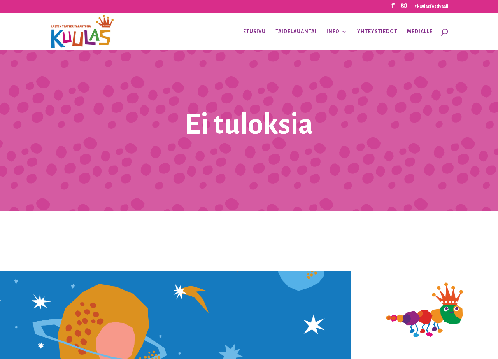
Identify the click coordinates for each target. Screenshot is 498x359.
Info (333, 31)
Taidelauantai (296, 31)
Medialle (420, 31)
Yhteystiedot (377, 31)
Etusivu (254, 31)
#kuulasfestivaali (431, 6)
